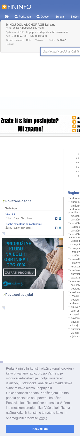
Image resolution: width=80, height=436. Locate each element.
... (7, 301)
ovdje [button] (43, 418)
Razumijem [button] (40, 428)
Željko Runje (13, 218)
